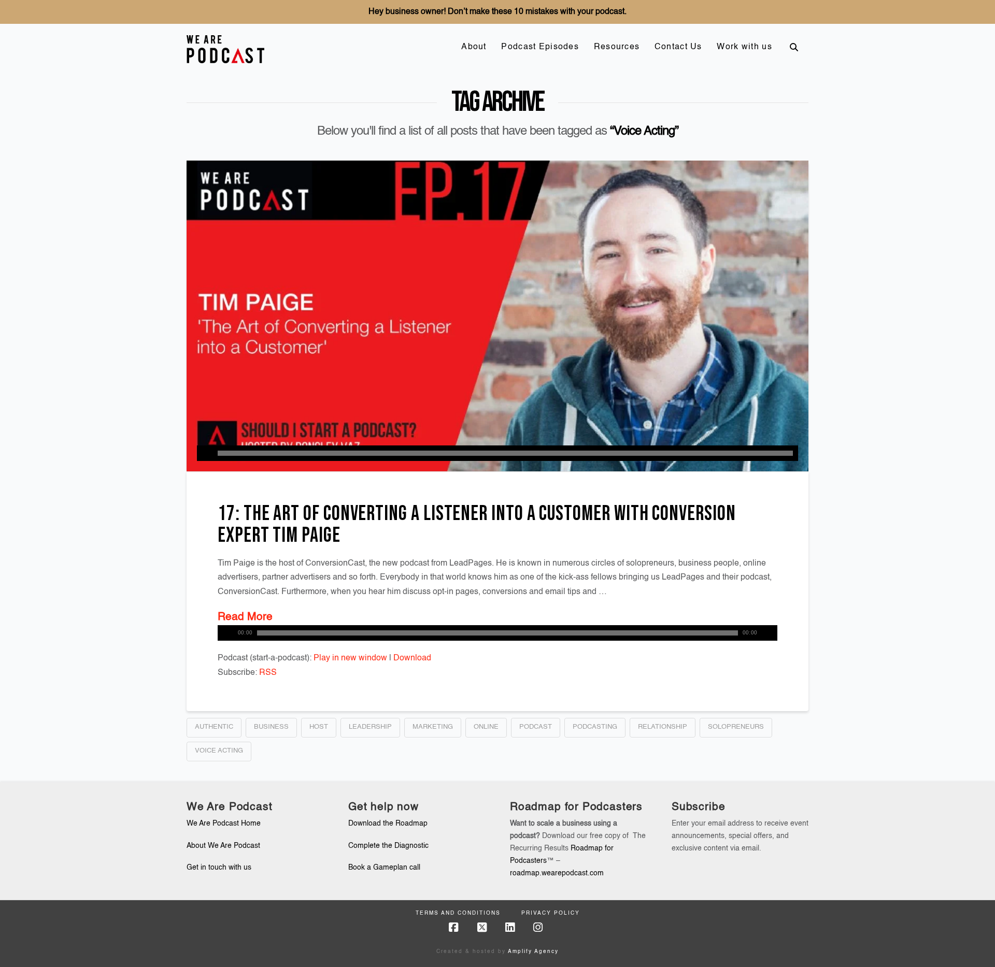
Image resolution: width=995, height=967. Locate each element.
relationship (662, 727)
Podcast (535, 727)
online (486, 727)
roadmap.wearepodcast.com (557, 873)
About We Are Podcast (223, 845)
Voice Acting (219, 750)
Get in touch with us (219, 867)
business (271, 727)
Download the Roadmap (388, 823)
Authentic (214, 727)
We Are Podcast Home (224, 823)
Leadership (370, 727)
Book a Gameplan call (384, 867)
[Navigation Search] (793, 47)
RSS (268, 673)
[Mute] (769, 633)
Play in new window (350, 658)
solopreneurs (736, 727)
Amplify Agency (533, 951)
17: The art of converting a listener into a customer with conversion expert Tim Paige (477, 524)
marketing (433, 727)
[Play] (204, 453)
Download (412, 658)
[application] (497, 453)
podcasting (595, 727)
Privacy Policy (550, 913)
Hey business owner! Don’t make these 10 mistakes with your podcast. (497, 12)
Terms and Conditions (458, 913)
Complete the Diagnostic (388, 845)
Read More (245, 617)
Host (318, 727)
